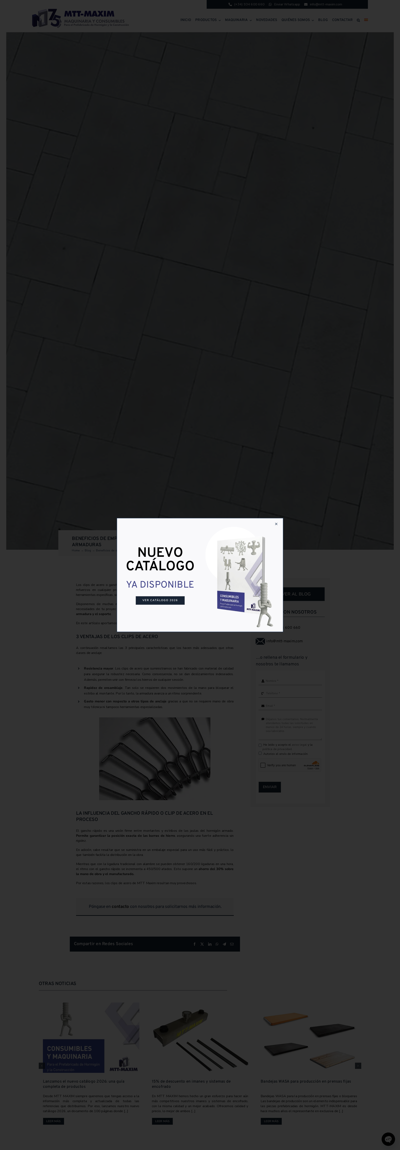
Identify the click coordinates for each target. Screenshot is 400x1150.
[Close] (276, 524)
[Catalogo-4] (241, 525)
